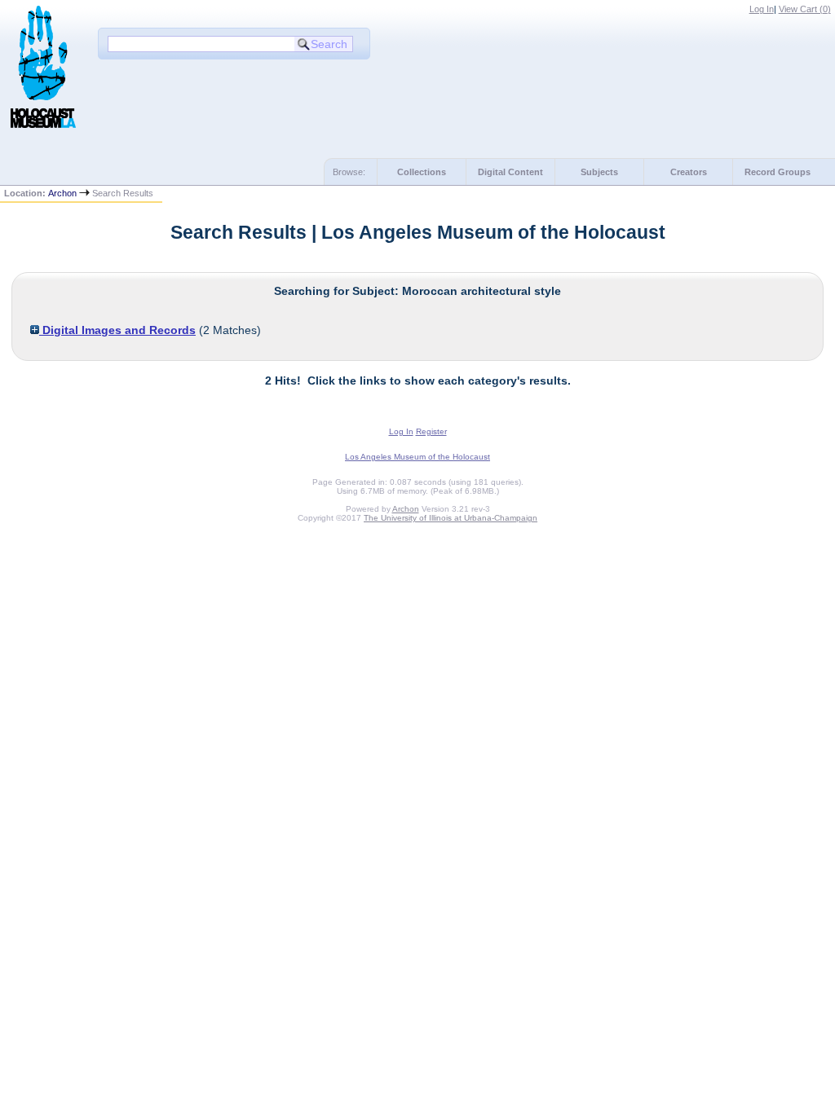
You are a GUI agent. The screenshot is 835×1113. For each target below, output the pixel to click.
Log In (761, 9)
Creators (688, 172)
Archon (62, 193)
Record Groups (777, 172)
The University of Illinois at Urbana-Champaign (450, 517)
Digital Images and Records (117, 330)
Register (431, 431)
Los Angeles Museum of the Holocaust (417, 456)
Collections (421, 172)
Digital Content (510, 172)
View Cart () (805, 9)
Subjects (599, 172)
